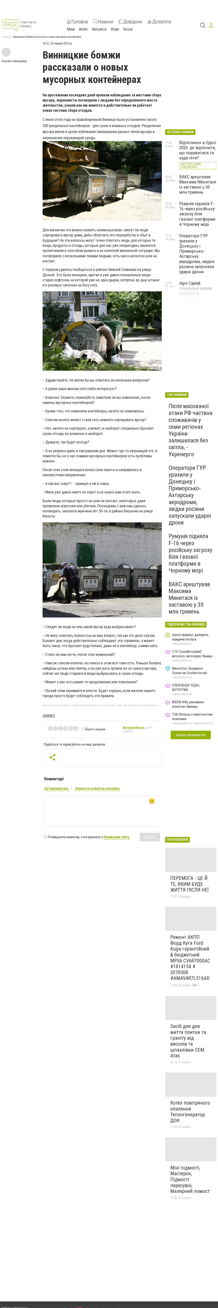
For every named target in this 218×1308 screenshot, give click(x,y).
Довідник (132, 22)
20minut (49, 716)
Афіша (71, 29)
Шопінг (83, 29)
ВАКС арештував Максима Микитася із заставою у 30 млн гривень (197, 184)
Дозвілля (161, 22)
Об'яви (115, 29)
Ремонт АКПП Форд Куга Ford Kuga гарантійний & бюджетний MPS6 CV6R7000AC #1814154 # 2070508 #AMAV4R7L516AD (190, 957)
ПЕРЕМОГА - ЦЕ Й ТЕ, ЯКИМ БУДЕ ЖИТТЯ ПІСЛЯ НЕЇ (189, 884)
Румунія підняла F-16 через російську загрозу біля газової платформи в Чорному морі (197, 214)
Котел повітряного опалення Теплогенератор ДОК (190, 1112)
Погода (128, 29)
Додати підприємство (191, 735)
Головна (80, 22)
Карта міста (99, 29)
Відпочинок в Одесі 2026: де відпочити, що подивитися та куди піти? (197, 150)
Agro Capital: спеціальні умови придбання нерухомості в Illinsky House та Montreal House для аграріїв (197, 299)
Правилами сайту (116, 837)
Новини (105, 22)
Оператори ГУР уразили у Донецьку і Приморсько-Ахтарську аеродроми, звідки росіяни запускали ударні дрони (196, 253)
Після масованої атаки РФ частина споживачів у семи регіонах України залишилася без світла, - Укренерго (190, 430)
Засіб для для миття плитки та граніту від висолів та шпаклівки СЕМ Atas (188, 1041)
